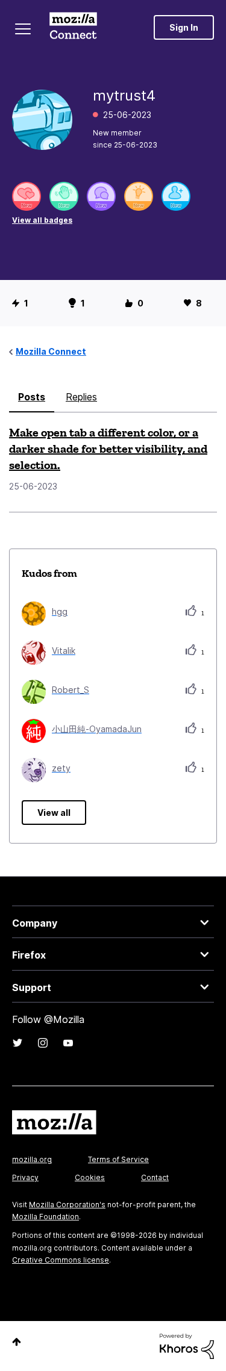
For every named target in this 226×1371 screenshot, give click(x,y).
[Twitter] (17, 1042)
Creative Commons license (60, 1259)
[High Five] (26, 196)
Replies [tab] (81, 397)
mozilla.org (32, 1159)
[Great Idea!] (138, 196)
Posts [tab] (31, 397)
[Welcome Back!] (63, 196)
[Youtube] (68, 1042)
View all (54, 812)
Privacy (25, 1177)
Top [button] (16, 1342)
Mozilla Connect (73, 27)
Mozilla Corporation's (67, 1204)
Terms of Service (118, 1159)
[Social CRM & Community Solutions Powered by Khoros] (187, 1345)
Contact (155, 1177)
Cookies (90, 1177)
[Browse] (23, 29)
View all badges (42, 220)
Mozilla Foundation (45, 1216)
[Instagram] (42, 1042)
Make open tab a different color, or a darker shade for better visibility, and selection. (108, 448)
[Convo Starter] (101, 196)
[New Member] (176, 196)
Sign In (183, 27)
